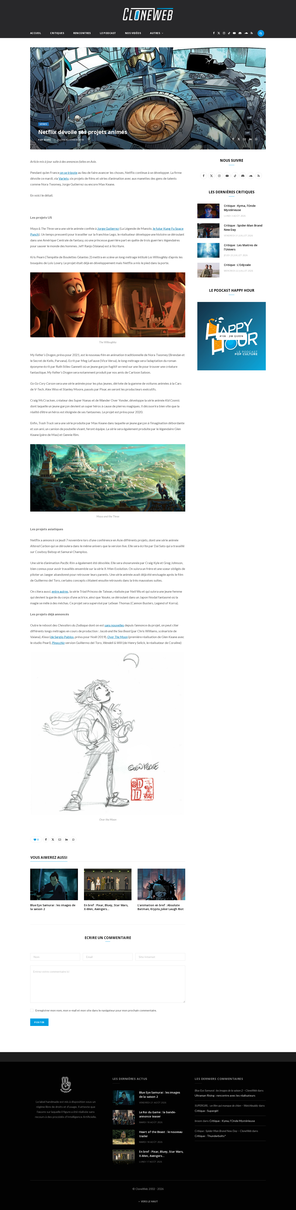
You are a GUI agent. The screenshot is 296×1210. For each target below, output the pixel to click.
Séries (43, 124)
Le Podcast (108, 33)
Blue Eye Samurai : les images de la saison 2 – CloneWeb (226, 1090)
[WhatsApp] (256, 139)
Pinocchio (58, 643)
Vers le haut (149, 1201)
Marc (47, 139)
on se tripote (68, 172)
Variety (63, 178)
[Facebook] (232, 139)
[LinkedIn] (250, 139)
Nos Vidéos (133, 33)
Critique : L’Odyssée (237, 265)
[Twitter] (238, 139)
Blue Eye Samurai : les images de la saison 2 (52, 907)
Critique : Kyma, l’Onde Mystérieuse (232, 1120)
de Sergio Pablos (62, 637)
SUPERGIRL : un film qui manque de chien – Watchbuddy (226, 1105)
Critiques (57, 33)
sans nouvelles (114, 625)
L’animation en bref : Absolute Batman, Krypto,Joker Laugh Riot (161, 907)
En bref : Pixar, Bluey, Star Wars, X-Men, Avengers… (106, 907)
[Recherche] (261, 33)
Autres (155, 33)
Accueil (35, 33)
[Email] (244, 139)
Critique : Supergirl (206, 1110)
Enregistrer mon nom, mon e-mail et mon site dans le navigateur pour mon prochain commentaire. (96, 1010)
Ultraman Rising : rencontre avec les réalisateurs (225, 1095)
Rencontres (82, 33)
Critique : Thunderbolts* (210, 1136)
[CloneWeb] (148, 14)
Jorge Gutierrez (108, 228)
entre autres (60, 591)
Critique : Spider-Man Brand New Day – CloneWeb (223, 1131)
